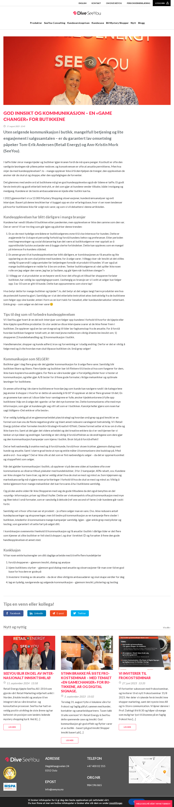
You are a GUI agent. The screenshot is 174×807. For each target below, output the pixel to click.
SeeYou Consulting (54, 22)
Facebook (15, 613)
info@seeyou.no (54, 789)
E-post (60, 613)
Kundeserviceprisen (78, 22)
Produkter (36, 22)
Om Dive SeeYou (114, 3)
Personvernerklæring (138, 3)
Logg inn (160, 3)
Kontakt (96, 3)
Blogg (141, 22)
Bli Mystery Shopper (117, 22)
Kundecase (98, 22)
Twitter (82, 613)
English (82, 3)
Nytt (133, 22)
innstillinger (115, 803)
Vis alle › (167, 627)
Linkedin (38, 613)
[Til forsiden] (87, 13)
